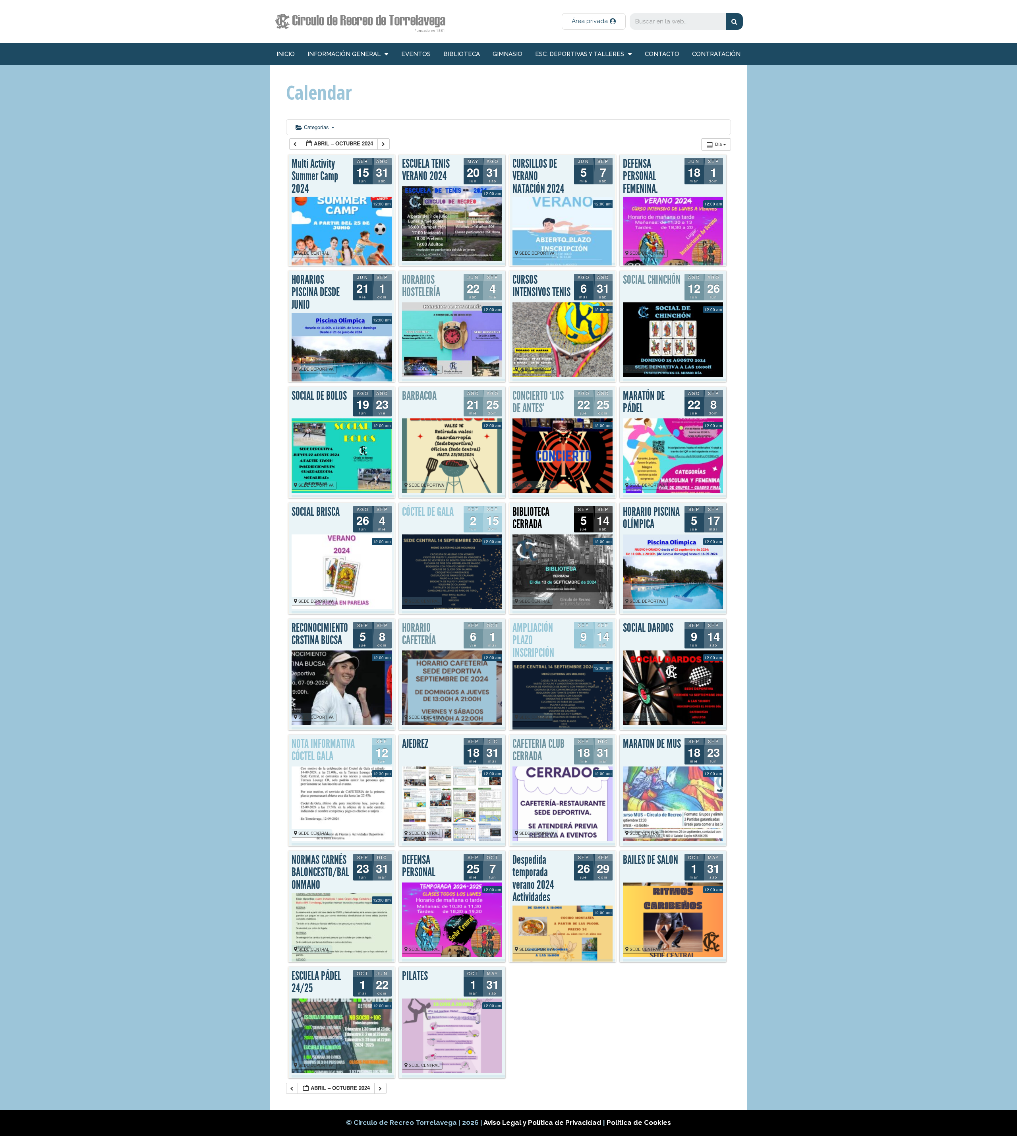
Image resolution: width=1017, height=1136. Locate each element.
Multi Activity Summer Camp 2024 (315, 176)
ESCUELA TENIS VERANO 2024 (426, 170)
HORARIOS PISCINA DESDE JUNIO (316, 292)
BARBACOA (419, 396)
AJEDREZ (415, 744)
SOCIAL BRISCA (316, 512)
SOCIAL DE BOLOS (319, 396)
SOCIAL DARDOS (648, 628)
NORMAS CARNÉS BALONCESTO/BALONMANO (320, 872)
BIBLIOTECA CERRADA (530, 518)
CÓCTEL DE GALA (428, 512)
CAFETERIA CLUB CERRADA (538, 750)
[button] (594, 21)
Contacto (662, 54)
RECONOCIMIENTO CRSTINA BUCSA (320, 634)
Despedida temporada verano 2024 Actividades (533, 879)
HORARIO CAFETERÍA (419, 634)
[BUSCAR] (734, 21)
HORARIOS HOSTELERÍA (421, 286)
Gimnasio (507, 54)
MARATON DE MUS (652, 744)
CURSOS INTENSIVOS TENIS (541, 286)
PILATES (415, 976)
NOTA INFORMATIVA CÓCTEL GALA (323, 750)
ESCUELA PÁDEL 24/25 (316, 982)
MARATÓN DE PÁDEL (644, 402)
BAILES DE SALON (650, 860)
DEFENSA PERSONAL (418, 866)
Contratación (716, 54)
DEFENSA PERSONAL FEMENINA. (640, 176)
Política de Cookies (639, 1122)
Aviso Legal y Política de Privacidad (543, 1122)
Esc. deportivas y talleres (579, 54)
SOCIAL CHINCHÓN (652, 280)
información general (344, 54)
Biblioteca (461, 54)
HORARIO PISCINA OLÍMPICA (651, 518)
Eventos (416, 54)
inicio (285, 54)
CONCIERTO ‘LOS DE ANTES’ (538, 402)
